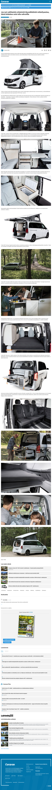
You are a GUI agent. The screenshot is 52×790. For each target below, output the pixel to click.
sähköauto (32, 590)
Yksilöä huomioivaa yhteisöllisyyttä (16, 738)
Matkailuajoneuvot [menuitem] (29, 764)
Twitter (14, 775)
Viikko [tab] (2, 651)
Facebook (8, 775)
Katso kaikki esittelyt (5, 748)
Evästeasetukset (21, 782)
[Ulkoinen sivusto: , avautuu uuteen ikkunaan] (26, 626)
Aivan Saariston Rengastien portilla (16, 728)
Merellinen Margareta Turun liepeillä (16, 743)
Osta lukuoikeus (7, 642)
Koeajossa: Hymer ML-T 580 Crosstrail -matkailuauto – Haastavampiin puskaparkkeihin (26, 568)
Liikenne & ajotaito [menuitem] (29, 769)
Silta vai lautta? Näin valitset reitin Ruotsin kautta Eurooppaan (14, 693)
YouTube (8, 778)
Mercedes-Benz (15, 590)
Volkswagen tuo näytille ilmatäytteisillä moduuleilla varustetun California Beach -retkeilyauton (28, 577)
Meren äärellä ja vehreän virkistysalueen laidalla (19, 733)
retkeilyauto (22, 590)
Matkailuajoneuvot (5, 17)
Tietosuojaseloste (8, 782)
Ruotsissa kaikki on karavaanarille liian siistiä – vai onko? (13, 698)
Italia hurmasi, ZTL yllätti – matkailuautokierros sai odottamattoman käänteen (18, 688)
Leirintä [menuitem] (27, 766)
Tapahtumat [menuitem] (28, 771)
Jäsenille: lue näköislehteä (9, 639)
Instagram (21, 775)
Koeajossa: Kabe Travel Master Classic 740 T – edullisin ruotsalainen (15, 709)
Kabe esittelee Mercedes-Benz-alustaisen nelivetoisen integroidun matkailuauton (25, 581)
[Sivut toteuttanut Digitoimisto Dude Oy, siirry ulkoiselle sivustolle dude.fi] (49, 786)
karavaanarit (3, 590)
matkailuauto (9, 590)
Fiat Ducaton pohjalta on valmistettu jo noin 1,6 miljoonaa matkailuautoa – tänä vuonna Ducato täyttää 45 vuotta (24, 672)
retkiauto (27, 590)
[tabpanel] (26, 666)
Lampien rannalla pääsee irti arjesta (16, 723)
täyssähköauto (38, 590)
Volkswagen (44, 590)
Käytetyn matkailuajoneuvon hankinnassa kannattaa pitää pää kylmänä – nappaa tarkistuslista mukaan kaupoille (25, 703)
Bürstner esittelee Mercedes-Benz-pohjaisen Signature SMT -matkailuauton (24, 586)
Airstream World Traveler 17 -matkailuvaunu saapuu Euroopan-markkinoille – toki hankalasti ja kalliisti (22, 656)
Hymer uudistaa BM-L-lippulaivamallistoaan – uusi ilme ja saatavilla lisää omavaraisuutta (20, 667)
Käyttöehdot (15, 782)
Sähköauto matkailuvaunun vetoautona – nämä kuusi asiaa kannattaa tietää (24, 573)
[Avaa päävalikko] (50, 1)
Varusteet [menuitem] (28, 767)
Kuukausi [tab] (6, 651)
